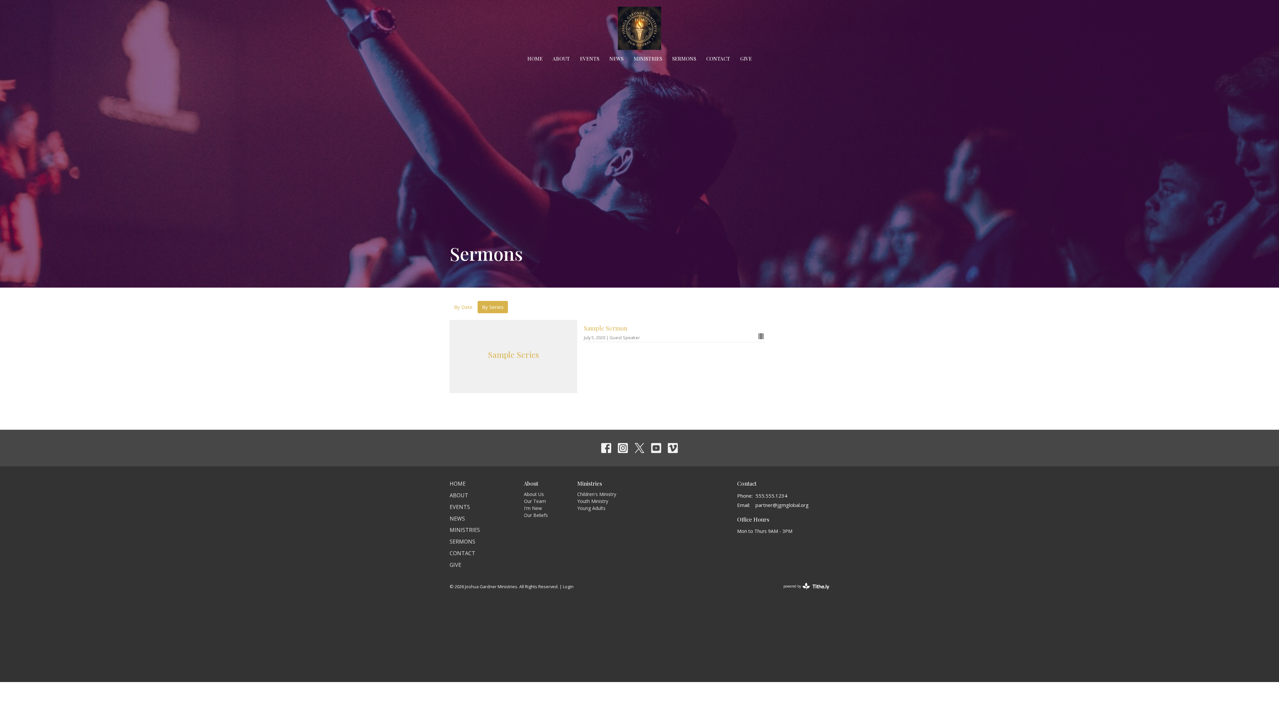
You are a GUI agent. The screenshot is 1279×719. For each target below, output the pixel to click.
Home (535, 58)
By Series (493, 307)
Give (746, 58)
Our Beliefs (536, 515)
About (561, 58)
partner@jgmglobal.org (782, 505)
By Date (463, 307)
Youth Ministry (592, 501)
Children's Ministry (596, 494)
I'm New (533, 508)
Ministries (648, 58)
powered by (802, 592)
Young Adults (591, 508)
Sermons (684, 58)
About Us (534, 494)
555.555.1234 (771, 495)
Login (568, 587)
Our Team (535, 501)
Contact (718, 58)
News (616, 58)
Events (589, 58)
